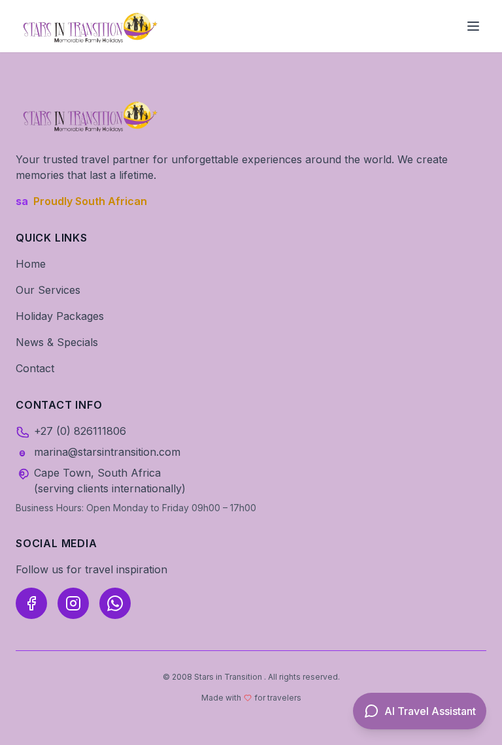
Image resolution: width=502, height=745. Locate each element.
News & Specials (57, 342)
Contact (35, 368)
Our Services (48, 289)
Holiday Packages (60, 316)
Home (31, 263)
